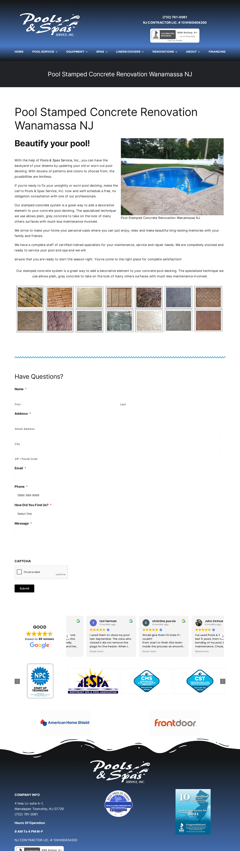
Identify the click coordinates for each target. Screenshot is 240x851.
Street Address (25, 428)
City (17, 444)
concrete (42, 205)
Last (123, 404)
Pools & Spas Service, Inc (59, 160)
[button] (222, 636)
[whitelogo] (50, 13)
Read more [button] (78, 651)
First (18, 404)
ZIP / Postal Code (26, 458)
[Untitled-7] (120, 793)
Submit (24, 588)
